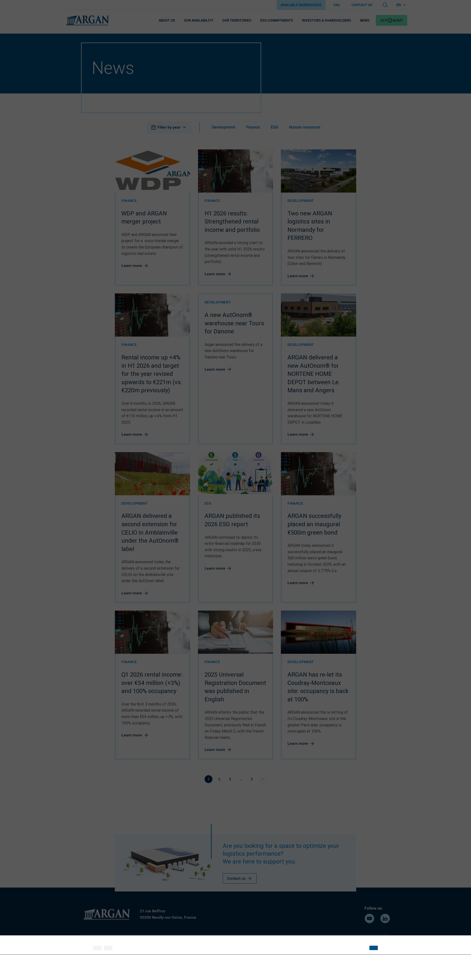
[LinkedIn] (385, 918)
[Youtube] (369, 918)
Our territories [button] (236, 20)
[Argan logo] (87, 20)
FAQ (336, 5)
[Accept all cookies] (97, 948)
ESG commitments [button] (276, 20)
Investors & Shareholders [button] (326, 20)
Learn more (131, 265)
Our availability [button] (198, 20)
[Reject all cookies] (108, 948)
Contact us (362, 5)
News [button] (364, 20)
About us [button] (167, 20)
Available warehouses (301, 5)
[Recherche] (385, 5)
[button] (391, 20)
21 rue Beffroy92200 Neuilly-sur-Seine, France (168, 914)
